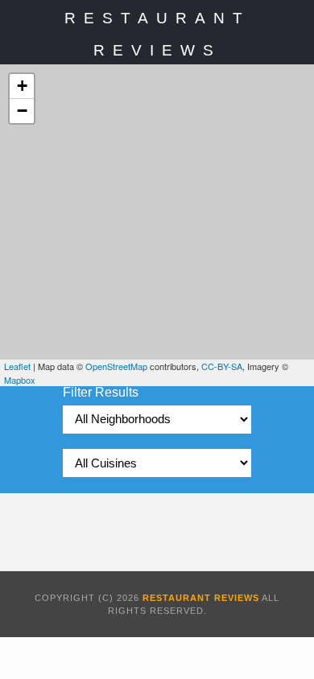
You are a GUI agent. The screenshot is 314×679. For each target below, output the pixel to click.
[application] (157, 225)
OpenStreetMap (116, 366)
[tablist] (157, 419)
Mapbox (19, 379)
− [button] (22, 111)
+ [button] (22, 86)
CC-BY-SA (221, 366)
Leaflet (17, 366)
